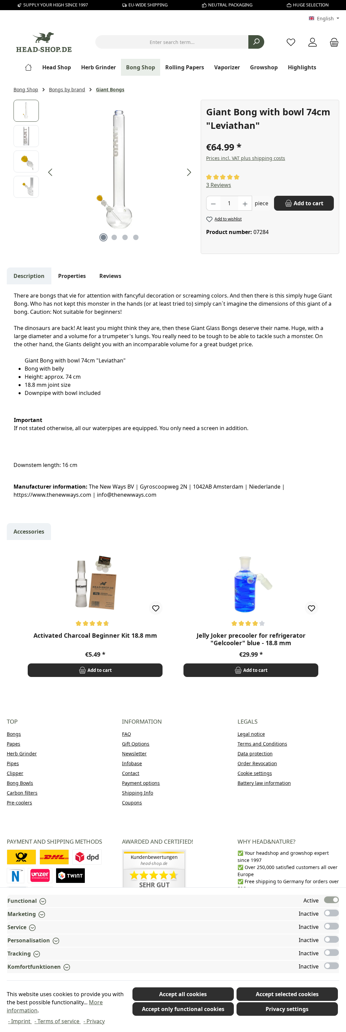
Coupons (132, 802)
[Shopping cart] (332, 42)
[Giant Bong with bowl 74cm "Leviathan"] (119, 172)
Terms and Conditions (262, 744)
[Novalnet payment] (15, 875)
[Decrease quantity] (213, 203)
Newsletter (134, 753)
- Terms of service (57, 1021)
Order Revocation (257, 763)
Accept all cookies (183, 994)
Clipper (15, 773)
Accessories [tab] (29, 531)
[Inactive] (331, 913)
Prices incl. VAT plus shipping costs (245, 158)
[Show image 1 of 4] (103, 237)
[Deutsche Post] (21, 857)
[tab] (29, 275)
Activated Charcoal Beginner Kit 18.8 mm (95, 635)
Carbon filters (22, 793)
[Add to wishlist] (156, 608)
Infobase (132, 763)
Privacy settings (287, 1009)
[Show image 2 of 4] (114, 237)
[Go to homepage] (44, 42)
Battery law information (264, 783)
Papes (13, 744)
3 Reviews (218, 185)
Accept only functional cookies (183, 1009)
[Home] (31, 67)
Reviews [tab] (110, 276)
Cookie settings (255, 773)
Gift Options (135, 744)
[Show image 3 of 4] (125, 237)
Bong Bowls (20, 783)
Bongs (14, 734)
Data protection (255, 753)
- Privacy (94, 1021)
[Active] (331, 899)
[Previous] (51, 172)
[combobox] (172, 42)
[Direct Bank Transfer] (40, 875)
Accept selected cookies (287, 994)
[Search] (256, 42)
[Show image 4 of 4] (136, 237)
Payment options (141, 783)
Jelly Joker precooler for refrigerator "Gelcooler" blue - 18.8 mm (251, 639)
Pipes (13, 763)
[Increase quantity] (245, 203)
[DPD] (87, 857)
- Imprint (20, 1021)
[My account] (312, 42)
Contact (130, 773)
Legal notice (251, 734)
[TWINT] (70, 875)
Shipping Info (137, 793)
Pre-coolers (19, 802)
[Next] (189, 172)
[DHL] (54, 857)
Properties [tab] (72, 276)
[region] (104, 172)
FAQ (126, 734)
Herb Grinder (22, 753)
